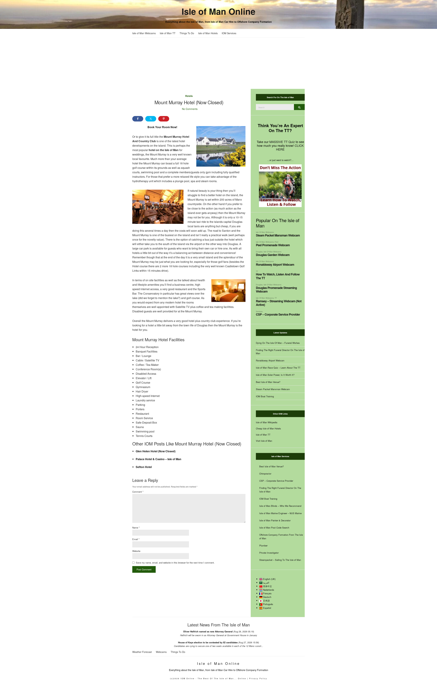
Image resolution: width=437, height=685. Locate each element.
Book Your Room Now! (162, 127)
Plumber (263, 545)
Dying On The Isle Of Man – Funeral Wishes (278, 342)
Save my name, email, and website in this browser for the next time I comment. (175, 562)
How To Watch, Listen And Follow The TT (278, 276)
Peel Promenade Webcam (273, 245)
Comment (137, 491)
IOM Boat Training (265, 396)
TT (257, 271)
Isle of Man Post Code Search (274, 527)
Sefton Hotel (144, 467)
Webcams (161, 652)
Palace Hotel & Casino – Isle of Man (158, 459)
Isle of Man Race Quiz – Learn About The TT (278, 367)
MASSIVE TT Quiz (282, 141)
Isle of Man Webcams (144, 33)
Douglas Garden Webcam (273, 255)
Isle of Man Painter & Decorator (275, 520)
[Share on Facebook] (137, 118)
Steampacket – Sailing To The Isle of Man (280, 559)
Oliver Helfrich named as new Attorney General (208, 631)
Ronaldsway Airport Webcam (275, 264)
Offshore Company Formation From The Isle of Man (281, 536)
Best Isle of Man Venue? (268, 382)
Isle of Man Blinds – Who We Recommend (280, 505)
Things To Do (187, 33)
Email (135, 539)
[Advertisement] (218, 63)
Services (259, 311)
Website (136, 551)
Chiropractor (265, 473)
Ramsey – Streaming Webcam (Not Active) (278, 303)
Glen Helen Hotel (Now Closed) (155, 451)
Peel (276, 242)
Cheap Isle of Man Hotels (268, 428)
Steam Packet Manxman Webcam (278, 235)
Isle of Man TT (167, 33)
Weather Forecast (142, 652)
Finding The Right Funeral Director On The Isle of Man (280, 351)
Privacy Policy (258, 678)
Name (136, 527)
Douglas (259, 251)
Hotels (189, 96)
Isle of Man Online (218, 11)
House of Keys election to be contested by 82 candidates (208, 642)
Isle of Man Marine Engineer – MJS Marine (280, 513)
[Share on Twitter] (150, 118)
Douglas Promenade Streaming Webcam (276, 290)
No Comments (190, 109)
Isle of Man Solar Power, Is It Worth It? (275, 374)
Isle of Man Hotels (208, 33)
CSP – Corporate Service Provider (278, 314)
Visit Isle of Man (264, 440)
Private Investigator (269, 552)
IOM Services (229, 33)
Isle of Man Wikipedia (266, 422)
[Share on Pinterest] (163, 118)
